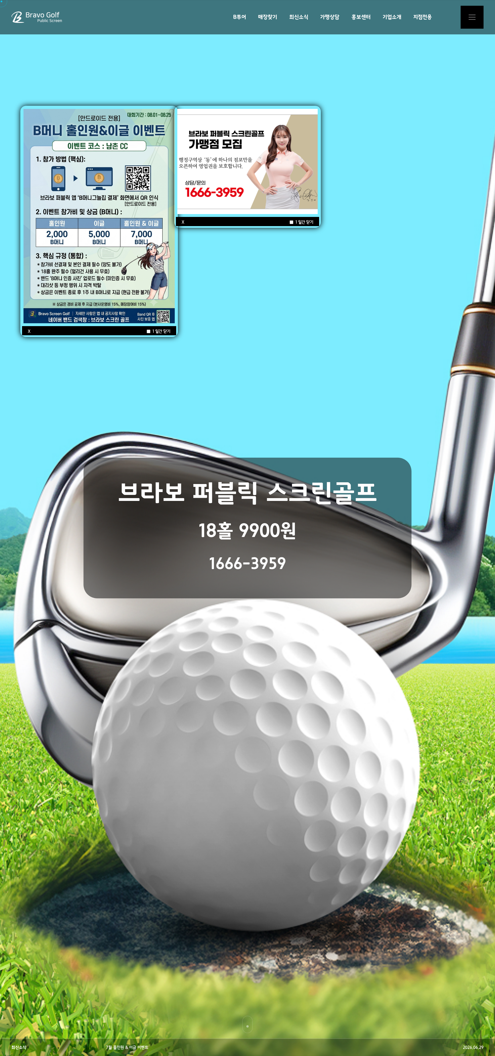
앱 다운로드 (472, 17)
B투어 (239, 17)
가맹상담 (329, 17)
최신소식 (298, 17)
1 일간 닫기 (160, 331)
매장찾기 (267, 17)
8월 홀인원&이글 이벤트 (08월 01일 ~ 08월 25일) (147, 1047)
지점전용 (422, 17)
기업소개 (392, 17)
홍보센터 (361, 17)
